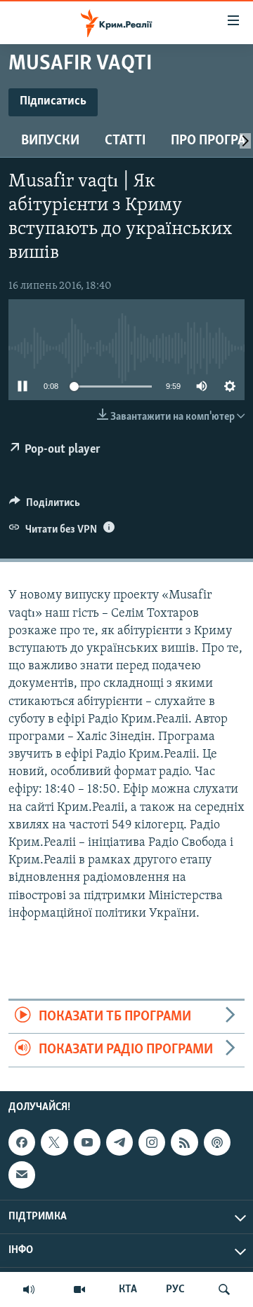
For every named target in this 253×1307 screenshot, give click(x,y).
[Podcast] (217, 1142)
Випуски (50, 141)
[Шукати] (224, 1289)
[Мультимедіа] (79, 1289)
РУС (175, 1289)
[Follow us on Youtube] (87, 1142)
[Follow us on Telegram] (119, 1142)
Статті (125, 141)
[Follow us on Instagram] (151, 1142)
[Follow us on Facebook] (21, 1142)
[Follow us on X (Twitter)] (54, 1142)
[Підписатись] (21, 1174)
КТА (128, 1289)
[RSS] (184, 1142)
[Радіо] (29, 1289)
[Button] (44, 506)
